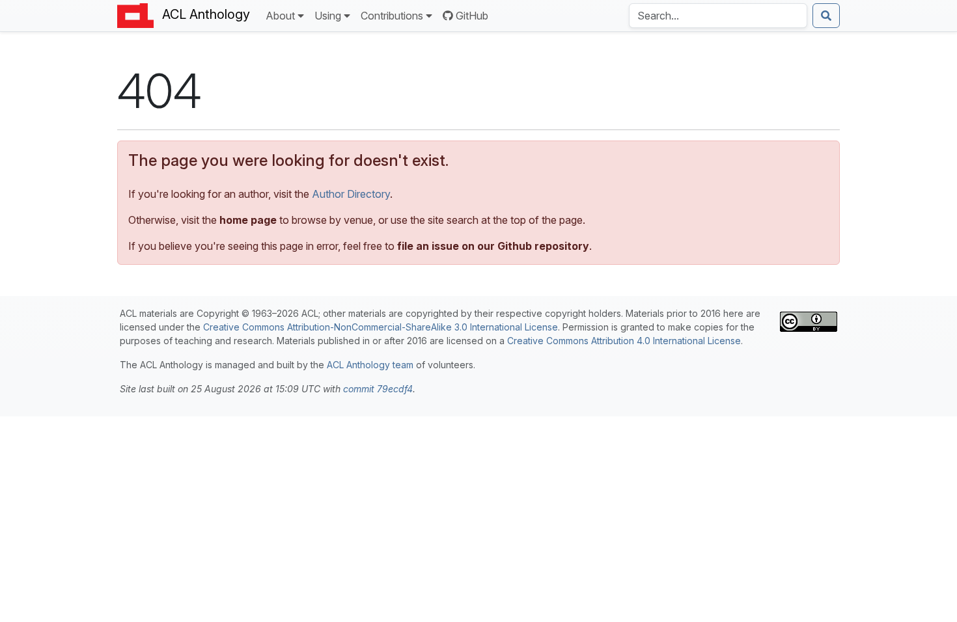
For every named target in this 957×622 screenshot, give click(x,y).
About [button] (280, 15)
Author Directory (351, 193)
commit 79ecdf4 (378, 388)
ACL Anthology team (370, 364)
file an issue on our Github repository (493, 245)
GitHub (472, 15)
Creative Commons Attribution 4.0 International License (624, 340)
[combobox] (718, 15)
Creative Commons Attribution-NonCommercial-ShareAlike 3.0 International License (380, 326)
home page (248, 219)
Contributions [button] (392, 15)
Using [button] (327, 15)
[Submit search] (826, 15)
